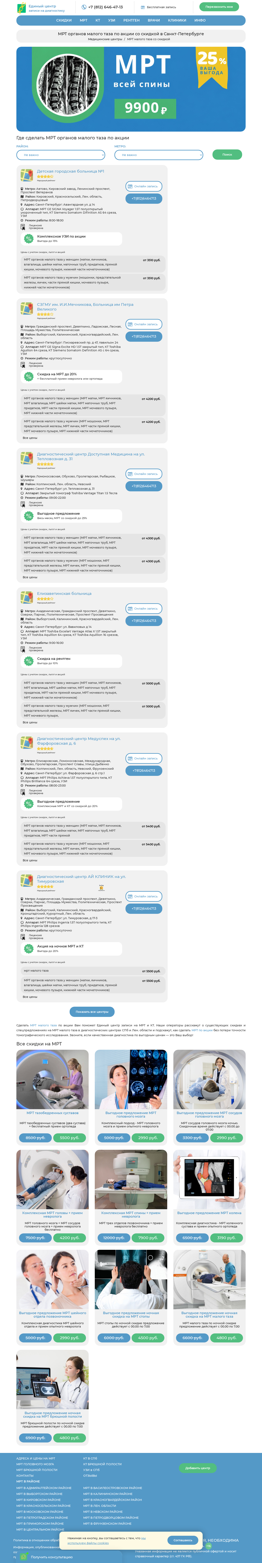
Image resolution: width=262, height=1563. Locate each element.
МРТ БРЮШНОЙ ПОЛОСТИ (37, 1470)
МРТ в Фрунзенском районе (107, 1523)
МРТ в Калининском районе (107, 1494)
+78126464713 (144, 771)
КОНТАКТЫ (25, 1476)
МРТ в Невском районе (103, 1512)
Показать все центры (92, 1012)
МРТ (83, 20)
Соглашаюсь (183, 1540)
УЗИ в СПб (91, 1470)
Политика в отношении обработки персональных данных (57, 1540)
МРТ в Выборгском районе (39, 1494)
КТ (98, 20)
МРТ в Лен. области (99, 1506)
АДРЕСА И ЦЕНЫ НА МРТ (35, 1458)
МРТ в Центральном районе (40, 1529)
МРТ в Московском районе (39, 1512)
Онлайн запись (146, 186)
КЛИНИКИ (177, 20)
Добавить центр (197, 1468)
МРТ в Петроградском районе (42, 1518)
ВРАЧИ (154, 20)
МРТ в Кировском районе (38, 1500)
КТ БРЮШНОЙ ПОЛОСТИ (102, 1464)
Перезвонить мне (219, 7)
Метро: (120, 146)
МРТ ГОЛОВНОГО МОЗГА (35, 1464)
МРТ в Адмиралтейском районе (43, 1488)
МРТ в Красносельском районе (43, 1506)
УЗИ (111, 20)
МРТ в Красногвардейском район (112, 1500)
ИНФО (200, 20)
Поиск (227, 154)
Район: (22, 146)
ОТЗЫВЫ (90, 1476)
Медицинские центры (105, 39)
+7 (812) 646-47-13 (105, 7)
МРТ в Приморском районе (40, 1523)
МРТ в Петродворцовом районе (111, 1518)
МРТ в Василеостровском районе (112, 1488)
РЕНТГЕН (131, 20)
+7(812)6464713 (144, 198)
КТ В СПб (90, 1458)
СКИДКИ (64, 20)
